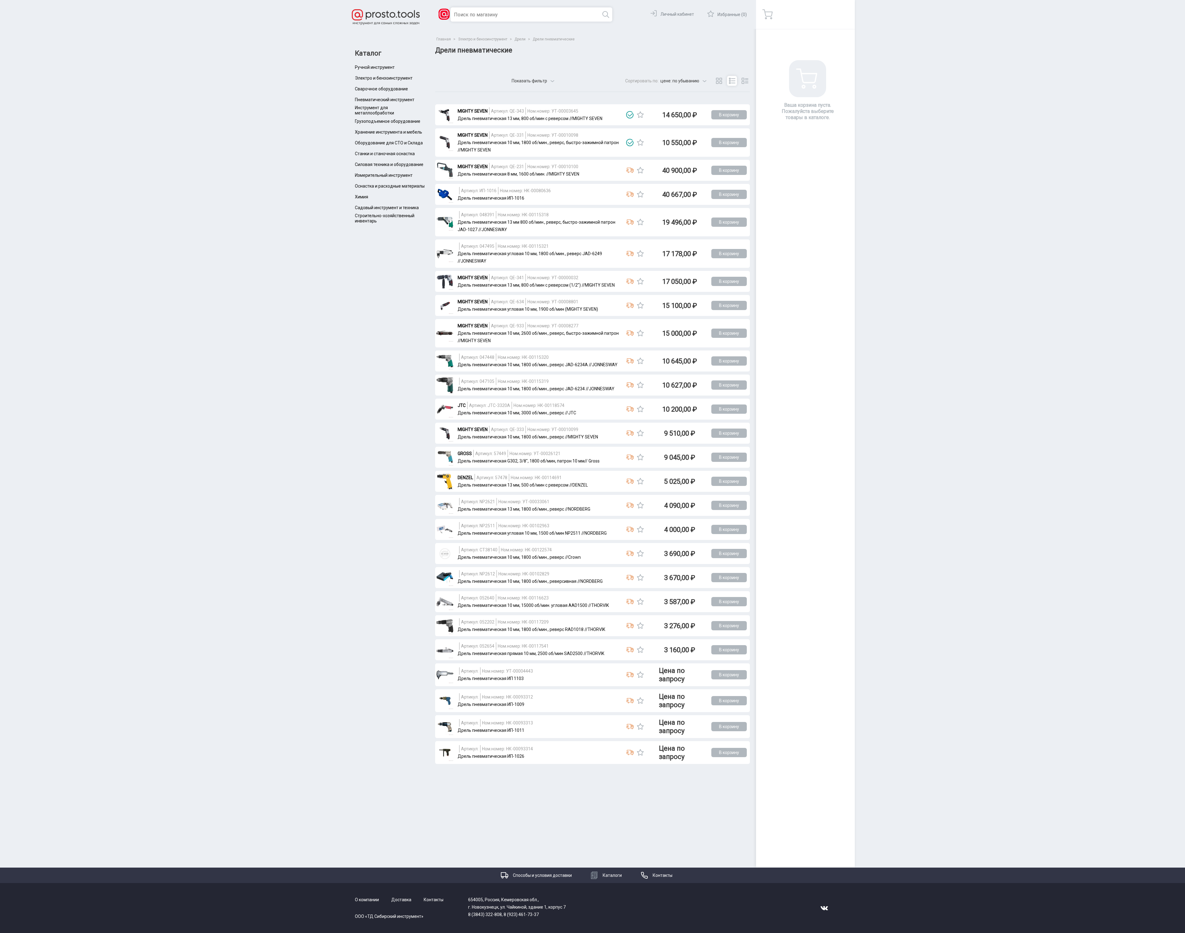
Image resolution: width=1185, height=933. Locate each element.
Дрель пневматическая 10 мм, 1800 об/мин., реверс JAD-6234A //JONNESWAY (537, 364)
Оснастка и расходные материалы (390, 186)
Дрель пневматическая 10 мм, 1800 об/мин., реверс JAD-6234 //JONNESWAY (536, 388)
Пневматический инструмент (384, 99)
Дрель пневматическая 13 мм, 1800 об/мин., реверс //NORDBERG (524, 509)
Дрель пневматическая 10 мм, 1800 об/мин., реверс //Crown (519, 557)
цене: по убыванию (679, 80)
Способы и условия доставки (542, 875)
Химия (361, 196)
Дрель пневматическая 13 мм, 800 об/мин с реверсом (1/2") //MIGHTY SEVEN (536, 285)
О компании (367, 899)
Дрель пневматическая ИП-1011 (491, 730)
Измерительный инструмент (384, 175)
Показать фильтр (529, 80)
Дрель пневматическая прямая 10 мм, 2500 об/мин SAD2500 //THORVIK (531, 653)
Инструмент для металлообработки (374, 110)
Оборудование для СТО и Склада (389, 142)
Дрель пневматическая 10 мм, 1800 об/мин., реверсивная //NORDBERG (530, 581)
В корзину (729, 114)
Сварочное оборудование (381, 88)
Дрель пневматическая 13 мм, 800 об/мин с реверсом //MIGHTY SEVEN (530, 118)
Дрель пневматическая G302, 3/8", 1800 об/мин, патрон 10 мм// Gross (529, 460)
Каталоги (612, 875)
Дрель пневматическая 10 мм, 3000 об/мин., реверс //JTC (517, 412)
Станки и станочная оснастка (385, 153)
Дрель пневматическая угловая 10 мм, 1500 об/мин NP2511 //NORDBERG (532, 533)
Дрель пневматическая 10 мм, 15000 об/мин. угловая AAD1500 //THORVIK (533, 605)
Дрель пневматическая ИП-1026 (491, 756)
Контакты (662, 875)
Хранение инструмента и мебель (388, 132)
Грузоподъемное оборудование (387, 121)
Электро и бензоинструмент (384, 78)
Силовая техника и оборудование (389, 164)
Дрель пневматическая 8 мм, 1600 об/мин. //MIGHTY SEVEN (518, 174)
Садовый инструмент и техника (387, 207)
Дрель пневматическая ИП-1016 (491, 198)
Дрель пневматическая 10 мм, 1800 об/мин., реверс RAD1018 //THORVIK (531, 629)
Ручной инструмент (375, 67)
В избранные (640, 114)
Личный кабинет (677, 14)
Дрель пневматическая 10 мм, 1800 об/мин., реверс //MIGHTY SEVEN (528, 436)
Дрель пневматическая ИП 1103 (491, 678)
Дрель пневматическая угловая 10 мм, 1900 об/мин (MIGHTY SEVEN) (528, 309)
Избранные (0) (732, 14)
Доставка (401, 899)
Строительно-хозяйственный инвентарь (384, 218)
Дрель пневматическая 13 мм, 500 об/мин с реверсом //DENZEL (523, 485)
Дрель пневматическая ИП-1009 (491, 704)
